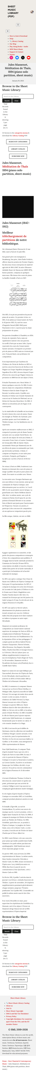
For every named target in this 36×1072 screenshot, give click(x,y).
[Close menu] (8, 31)
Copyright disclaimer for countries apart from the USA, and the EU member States (19, 1021)
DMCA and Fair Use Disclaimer (17, 1014)
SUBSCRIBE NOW (18, 156)
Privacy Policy (11, 1016)
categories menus (21, 133)
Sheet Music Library (18, 998)
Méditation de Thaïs (15, 166)
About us (9, 1006)
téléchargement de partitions (14, 238)
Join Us (8, 1008)
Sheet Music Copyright (14, 1011)
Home (4, 1061)
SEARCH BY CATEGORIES (18, 142)
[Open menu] (18, 24)
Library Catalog (18, 136)
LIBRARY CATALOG (18, 149)
